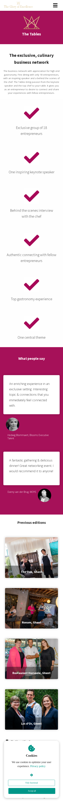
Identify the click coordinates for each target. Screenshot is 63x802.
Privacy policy (38, 766)
